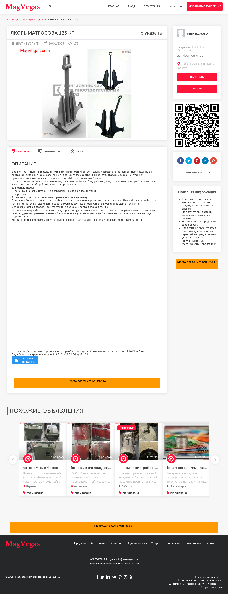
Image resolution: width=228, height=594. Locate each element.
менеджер (197, 33)
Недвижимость (137, 543)
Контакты (214, 583)
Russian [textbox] (172, 6)
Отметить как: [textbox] (194, 172)
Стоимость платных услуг (187, 583)
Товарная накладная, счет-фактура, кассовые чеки (186, 468)
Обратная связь (212, 587)
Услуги (155, 543)
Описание (22, 151)
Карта (79, 151)
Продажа (80, 543)
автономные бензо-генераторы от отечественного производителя (43, 468)
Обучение (115, 543)
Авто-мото (98, 543)
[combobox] (175, 6)
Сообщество (173, 543)
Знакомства (193, 543)
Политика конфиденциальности (199, 580)
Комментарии (52, 151)
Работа (210, 543)
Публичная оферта (208, 577)
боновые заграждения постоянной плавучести (91, 468)
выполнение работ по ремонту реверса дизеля (138, 468)
